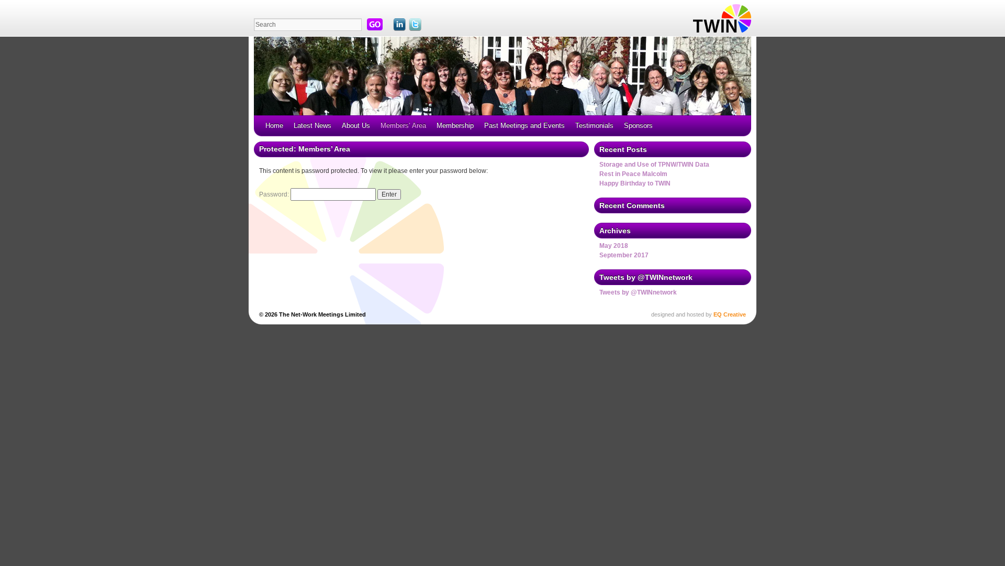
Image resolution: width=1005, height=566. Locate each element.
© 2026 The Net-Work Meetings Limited (312, 314)
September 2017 (624, 255)
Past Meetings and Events (524, 125)
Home (274, 125)
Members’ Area (403, 125)
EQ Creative (729, 314)
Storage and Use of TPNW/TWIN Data (654, 164)
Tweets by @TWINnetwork (638, 292)
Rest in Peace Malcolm (633, 174)
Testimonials (594, 125)
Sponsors (638, 125)
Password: (275, 194)
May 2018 (613, 245)
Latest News (312, 125)
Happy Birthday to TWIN (635, 183)
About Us (356, 125)
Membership (455, 125)
